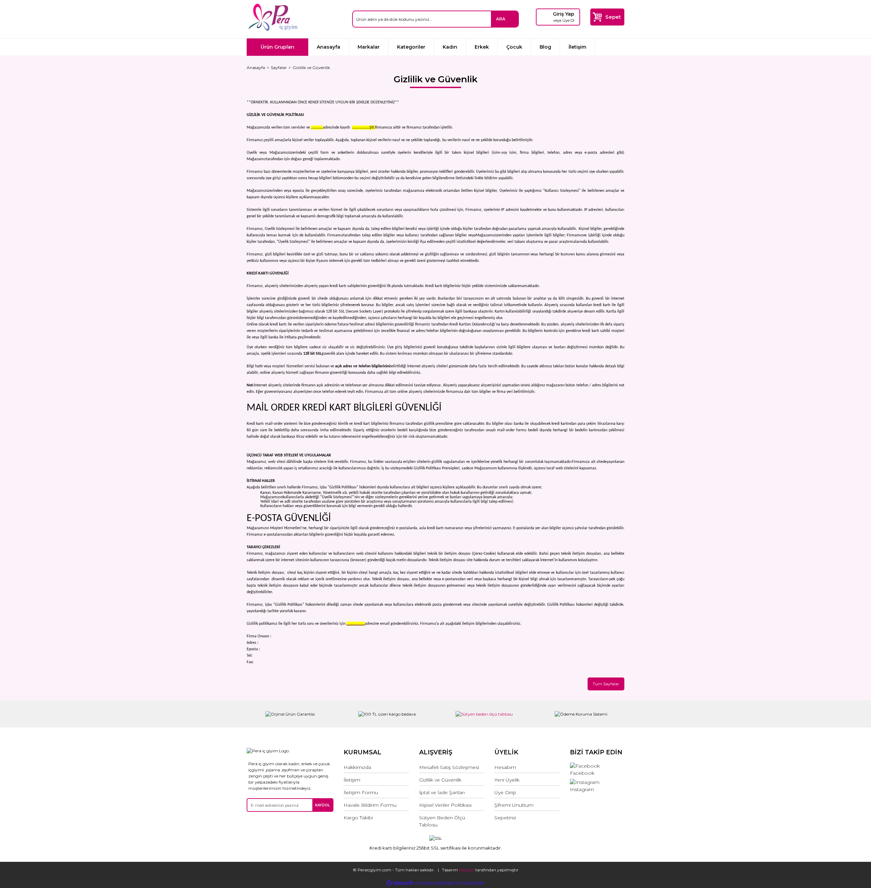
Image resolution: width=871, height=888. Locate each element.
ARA (500, 18)
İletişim (577, 47)
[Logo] (273, 17)
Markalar (369, 47)
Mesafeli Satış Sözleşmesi (449, 767)
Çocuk (514, 47)
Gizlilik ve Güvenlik (440, 780)
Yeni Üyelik (507, 780)
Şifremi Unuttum (513, 805)
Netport (466, 869)
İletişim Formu (361, 792)
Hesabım (505, 767)
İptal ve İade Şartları (442, 792)
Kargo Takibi (358, 818)
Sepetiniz (505, 818)
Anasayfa (328, 47)
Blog (545, 47)
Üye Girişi (505, 792)
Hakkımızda (357, 767)
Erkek (482, 47)
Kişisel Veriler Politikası (445, 805)
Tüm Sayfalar (606, 683)
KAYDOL (322, 805)
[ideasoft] (399, 883)
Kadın (450, 47)
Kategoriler (411, 47)
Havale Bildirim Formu (370, 805)
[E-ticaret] (435, 883)
